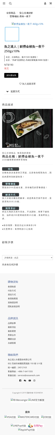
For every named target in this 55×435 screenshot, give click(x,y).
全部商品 (10, 12)
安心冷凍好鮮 (26, 12)
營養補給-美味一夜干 (20, 16)
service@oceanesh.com (29, 375)
